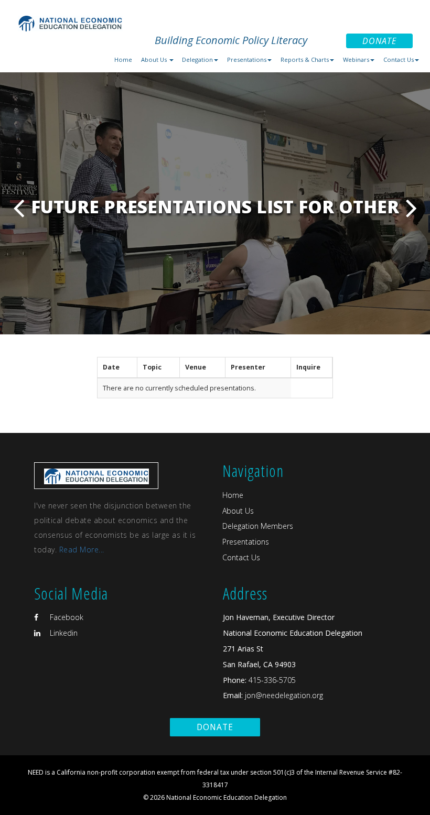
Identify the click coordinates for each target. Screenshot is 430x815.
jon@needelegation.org (283, 695)
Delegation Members (257, 526)
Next (411, 207)
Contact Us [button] (398, 59)
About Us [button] (154, 59)
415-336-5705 (272, 680)
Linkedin (63, 633)
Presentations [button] (246, 59)
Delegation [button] (197, 59)
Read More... (81, 550)
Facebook (65, 617)
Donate (379, 41)
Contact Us (241, 557)
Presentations (245, 542)
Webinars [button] (356, 59)
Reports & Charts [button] (305, 59)
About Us (238, 511)
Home (123, 59)
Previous (18, 207)
